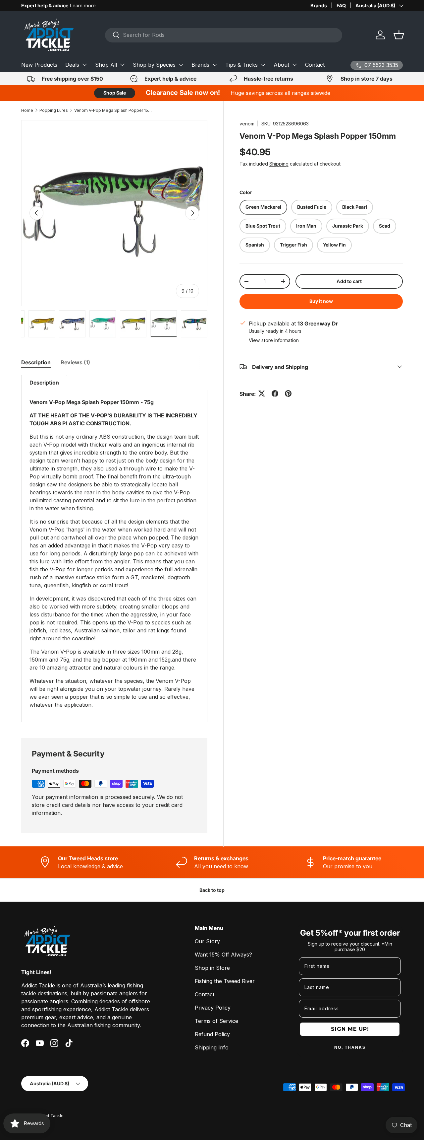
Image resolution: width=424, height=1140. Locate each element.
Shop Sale (114, 93)
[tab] (36, 362)
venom (246, 123)
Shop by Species (154, 64)
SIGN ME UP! (350, 1029)
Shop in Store (212, 967)
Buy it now (321, 301)
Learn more (83, 5)
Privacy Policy (213, 1007)
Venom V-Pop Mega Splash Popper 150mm (114, 110)
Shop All (106, 64)
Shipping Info (212, 1047)
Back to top (212, 890)
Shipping (279, 164)
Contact (315, 64)
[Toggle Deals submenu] (84, 65)
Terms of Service (216, 1021)
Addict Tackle (50, 1115)
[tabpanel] (114, 548)
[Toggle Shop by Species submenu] (181, 65)
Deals (72, 64)
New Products (39, 64)
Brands (318, 5)
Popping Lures (53, 110)
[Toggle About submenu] (294, 65)
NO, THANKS (350, 1047)
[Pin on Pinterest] (288, 393)
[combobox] (223, 35)
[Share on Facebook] (275, 393)
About (281, 64)
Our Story (207, 941)
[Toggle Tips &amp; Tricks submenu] (263, 65)
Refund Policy (212, 1034)
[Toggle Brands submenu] (215, 65)
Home (27, 110)
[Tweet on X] (261, 393)
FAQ (341, 5)
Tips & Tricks (241, 64)
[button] (399, 35)
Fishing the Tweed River (225, 981)
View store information (274, 340)
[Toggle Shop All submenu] (122, 65)
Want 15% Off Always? (223, 954)
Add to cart (349, 281)
